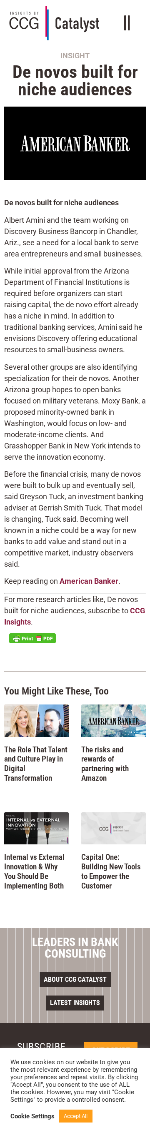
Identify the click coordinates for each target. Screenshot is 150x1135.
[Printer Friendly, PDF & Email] (32, 638)
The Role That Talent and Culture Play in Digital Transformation (36, 764)
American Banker (89, 581)
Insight (75, 55)
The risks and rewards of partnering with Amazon (105, 764)
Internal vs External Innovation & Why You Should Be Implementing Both (34, 871)
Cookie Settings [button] (32, 1116)
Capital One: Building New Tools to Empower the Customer (111, 871)
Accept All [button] (76, 1116)
